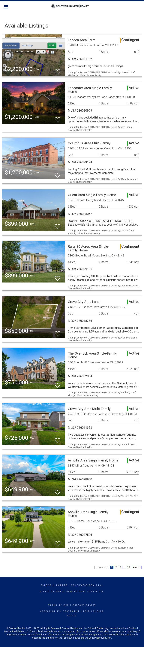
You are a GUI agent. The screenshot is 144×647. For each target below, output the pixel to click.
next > (136, 567)
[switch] (57, 70)
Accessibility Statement (60, 611)
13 (128, 567)
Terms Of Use (58, 605)
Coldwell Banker (54, 585)
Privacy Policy (84, 605)
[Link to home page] (72, 6)
